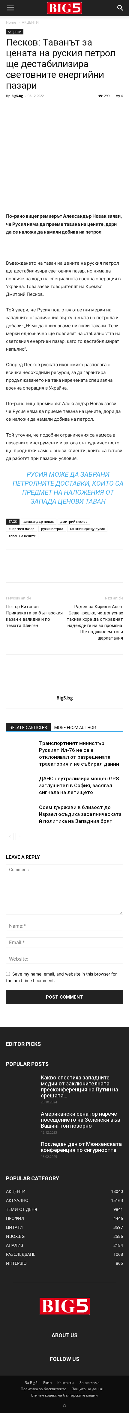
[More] (67, 109)
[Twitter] (26, 109)
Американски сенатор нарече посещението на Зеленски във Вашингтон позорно (80, 1120)
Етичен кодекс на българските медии (64, 1395)
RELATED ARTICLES (28, 727)
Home (11, 22)
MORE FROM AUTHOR (75, 727)
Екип (47, 1382)
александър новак (38, 521)
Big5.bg (17, 95)
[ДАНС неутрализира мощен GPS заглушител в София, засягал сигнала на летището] (21, 785)
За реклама (90, 1382)
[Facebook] (12, 109)
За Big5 (31, 1382)
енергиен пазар (21, 528)
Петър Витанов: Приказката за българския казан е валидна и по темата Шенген (34, 616)
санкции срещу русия (87, 528)
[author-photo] (64, 689)
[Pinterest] (40, 109)
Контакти (65, 1382)
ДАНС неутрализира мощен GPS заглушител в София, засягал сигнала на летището (79, 785)
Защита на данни (88, 1388)
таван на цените (22, 536)
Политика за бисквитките (43, 1388)
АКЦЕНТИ (30, 22)
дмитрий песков (74, 521)
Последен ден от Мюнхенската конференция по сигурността (81, 1147)
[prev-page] (10, 836)
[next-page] (19, 836)
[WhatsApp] (53, 109)
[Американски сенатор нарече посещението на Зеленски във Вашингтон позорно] (21, 1121)
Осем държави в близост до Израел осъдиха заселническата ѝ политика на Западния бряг (80, 814)
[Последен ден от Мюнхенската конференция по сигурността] (21, 1151)
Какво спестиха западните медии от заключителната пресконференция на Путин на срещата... (79, 1086)
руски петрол (52, 528)
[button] (10, 8)
